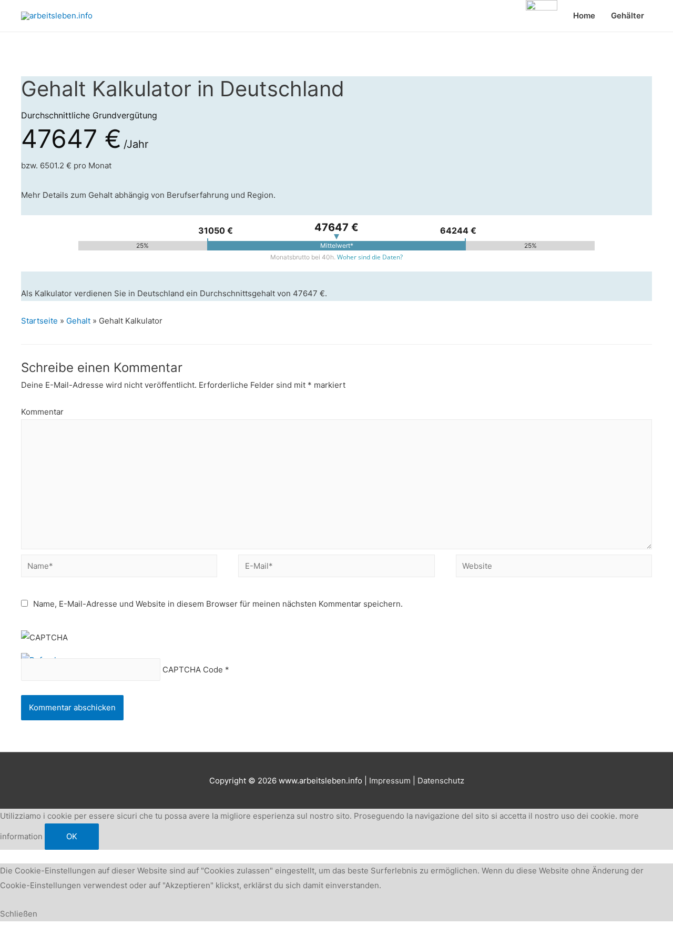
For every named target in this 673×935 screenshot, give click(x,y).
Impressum (390, 781)
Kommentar (42, 412)
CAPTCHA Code (192, 670)
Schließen (18, 914)
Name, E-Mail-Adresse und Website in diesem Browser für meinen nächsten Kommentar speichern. (218, 604)
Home (584, 16)
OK (71, 836)
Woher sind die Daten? (370, 257)
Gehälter (627, 16)
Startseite (39, 321)
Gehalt (78, 321)
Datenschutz (440, 781)
